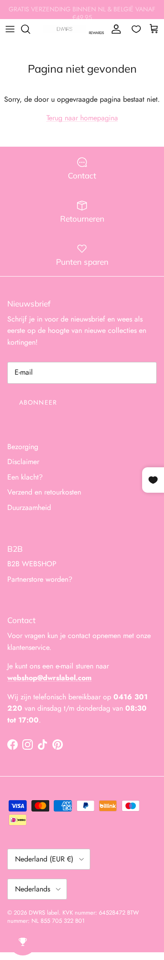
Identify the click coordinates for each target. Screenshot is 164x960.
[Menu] (10, 29)
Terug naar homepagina (82, 118)
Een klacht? (25, 477)
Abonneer (38, 402)
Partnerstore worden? (39, 579)
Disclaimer (23, 461)
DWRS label (44, 912)
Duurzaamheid (29, 507)
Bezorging (22, 446)
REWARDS (96, 32)
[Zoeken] (30, 29)
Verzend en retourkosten (44, 492)
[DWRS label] (64, 29)
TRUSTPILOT (138, 13)
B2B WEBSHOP (31, 564)
